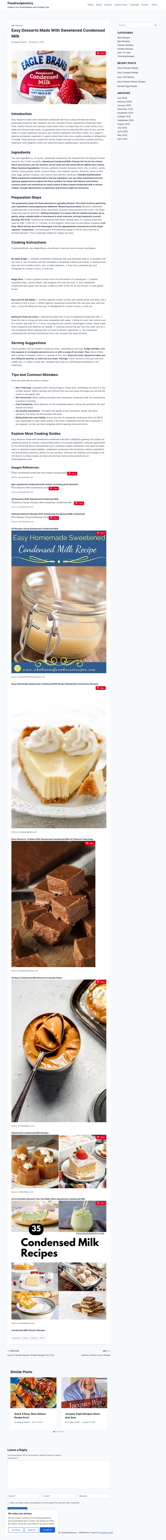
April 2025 (122, 139)
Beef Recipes (123, 37)
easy (25, 1338)
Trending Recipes (125, 56)
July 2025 (122, 127)
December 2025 (125, 109)
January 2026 (124, 105)
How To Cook (124, 52)
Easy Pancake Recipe (127, 68)
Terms (154, 5)
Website (83, 1496)
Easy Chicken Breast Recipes (131, 81)
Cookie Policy (120, 5)
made (34, 1338)
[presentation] (33, 1392)
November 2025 (125, 113)
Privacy (145, 5)
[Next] (103, 1403)
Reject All (31, 1530)
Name (12, 1496)
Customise (16, 1530)
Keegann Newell (20, 42)
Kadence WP (107, 1532)
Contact (108, 5)
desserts (16, 1338)
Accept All (47, 1530)
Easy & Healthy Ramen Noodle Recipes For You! (31, 1353)
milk (42, 1338)
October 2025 (124, 116)
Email (47, 1496)
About (99, 5)
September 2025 (125, 120)
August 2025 (123, 124)
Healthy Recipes (125, 49)
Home (90, 5)
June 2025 (122, 131)
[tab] (54, 1431)
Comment (13, 1458)
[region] (31, 1522)
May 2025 (122, 135)
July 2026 (122, 98)
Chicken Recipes (125, 45)
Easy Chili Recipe (125, 77)
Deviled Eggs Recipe (127, 86)
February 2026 (124, 101)
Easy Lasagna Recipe (127, 72)
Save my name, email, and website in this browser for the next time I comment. (45, 1503)
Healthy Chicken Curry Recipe (95, 1353)
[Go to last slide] (14, 1403)
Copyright (134, 5)
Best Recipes (16, 25)
